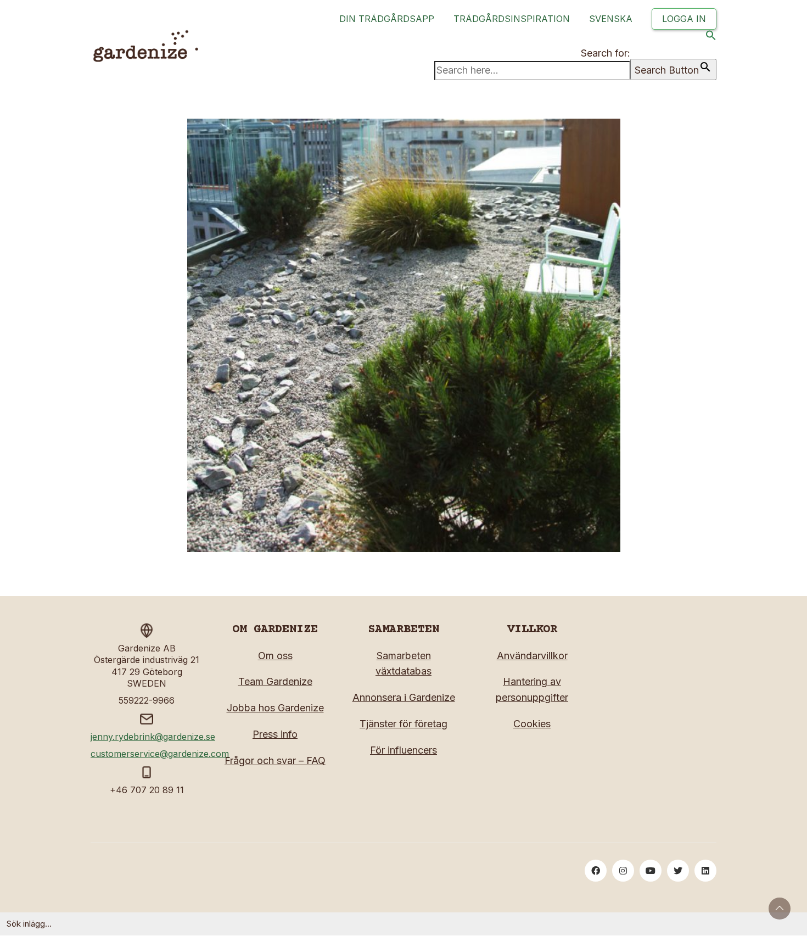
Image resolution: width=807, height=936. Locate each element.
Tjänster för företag (403, 723)
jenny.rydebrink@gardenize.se (153, 736)
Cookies (532, 723)
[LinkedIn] (705, 871)
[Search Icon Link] (710, 38)
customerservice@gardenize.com (160, 753)
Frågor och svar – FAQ (275, 760)
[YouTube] (651, 871)
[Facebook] (596, 871)
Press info (275, 734)
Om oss (275, 655)
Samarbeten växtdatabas (403, 663)
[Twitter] (678, 871)
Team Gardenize (275, 681)
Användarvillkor (532, 655)
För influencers (403, 750)
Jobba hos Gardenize (275, 708)
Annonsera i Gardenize (403, 697)
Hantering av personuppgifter (532, 689)
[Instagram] (623, 871)
